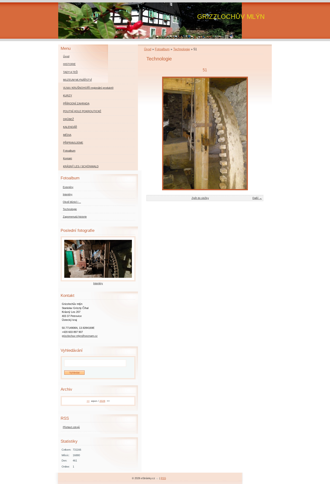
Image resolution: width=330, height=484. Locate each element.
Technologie (181, 49)
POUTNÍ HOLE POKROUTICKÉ (82, 111)
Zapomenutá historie (75, 216)
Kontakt (67, 158)
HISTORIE (69, 64)
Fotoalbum (162, 49)
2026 (102, 401)
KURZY (67, 95)
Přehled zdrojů (71, 427)
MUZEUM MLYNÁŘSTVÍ (77, 79)
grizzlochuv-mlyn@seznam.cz (80, 335)
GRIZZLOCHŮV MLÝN (231, 16)
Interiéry (67, 194)
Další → (257, 198)
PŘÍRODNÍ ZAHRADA (76, 103)
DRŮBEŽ (68, 119)
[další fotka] (255, 133)
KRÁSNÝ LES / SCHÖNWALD (81, 166)
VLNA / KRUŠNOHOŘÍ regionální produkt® (88, 87)
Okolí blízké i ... (72, 201)
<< (88, 401)
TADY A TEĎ (70, 72)
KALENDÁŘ (70, 126)
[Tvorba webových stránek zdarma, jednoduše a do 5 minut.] (157, 478)
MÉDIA (67, 134)
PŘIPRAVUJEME (73, 142)
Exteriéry (68, 187)
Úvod (147, 49)
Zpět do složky (200, 198)
